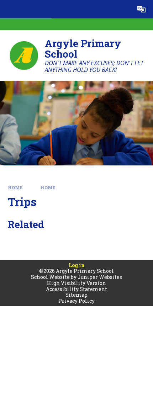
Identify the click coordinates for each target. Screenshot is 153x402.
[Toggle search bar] (123, 9)
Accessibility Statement (76, 289)
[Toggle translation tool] (141, 9)
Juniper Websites (100, 277)
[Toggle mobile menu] (9, 9)
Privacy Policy (76, 300)
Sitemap (76, 294)
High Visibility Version (76, 283)
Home (15, 187)
